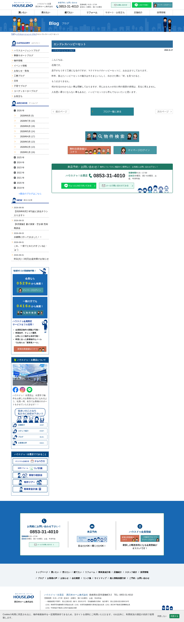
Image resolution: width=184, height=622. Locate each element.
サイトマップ (100, 578)
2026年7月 (25, 121)
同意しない (162, 616)
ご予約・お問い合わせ (139, 578)
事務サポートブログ (23, 55)
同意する (174, 616)
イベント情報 (20, 66)
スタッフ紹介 (131, 572)
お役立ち (18, 96)
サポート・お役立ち (115, 12)
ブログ (41, 578)
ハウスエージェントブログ (27, 50)
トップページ (42, 572)
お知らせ (64, 578)
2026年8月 (25, 116)
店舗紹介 (138, 12)
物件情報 (18, 60)
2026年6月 (25, 126)
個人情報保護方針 (118, 578)
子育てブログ (20, 86)
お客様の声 (52, 578)
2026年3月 (25, 142)
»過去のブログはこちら (30, 194)
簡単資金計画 (104, 572)
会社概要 (76, 578)
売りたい (45, 12)
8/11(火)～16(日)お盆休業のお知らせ (31, 259)
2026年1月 (25, 152)
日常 (16, 81)
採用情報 (161, 12)
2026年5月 (25, 131)
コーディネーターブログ (26, 91)
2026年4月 (25, 136)
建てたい (69, 12)
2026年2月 (25, 147)
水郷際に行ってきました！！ (28, 237)
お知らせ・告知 (21, 71)
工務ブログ (19, 76)
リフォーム (92, 12)
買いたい (22, 12)
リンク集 (87, 578)
